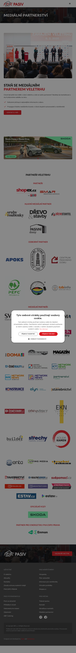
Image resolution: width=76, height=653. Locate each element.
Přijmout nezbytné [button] (28, 334)
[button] (38, 339)
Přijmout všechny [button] (48, 334)
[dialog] (38, 326)
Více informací (44, 329)
